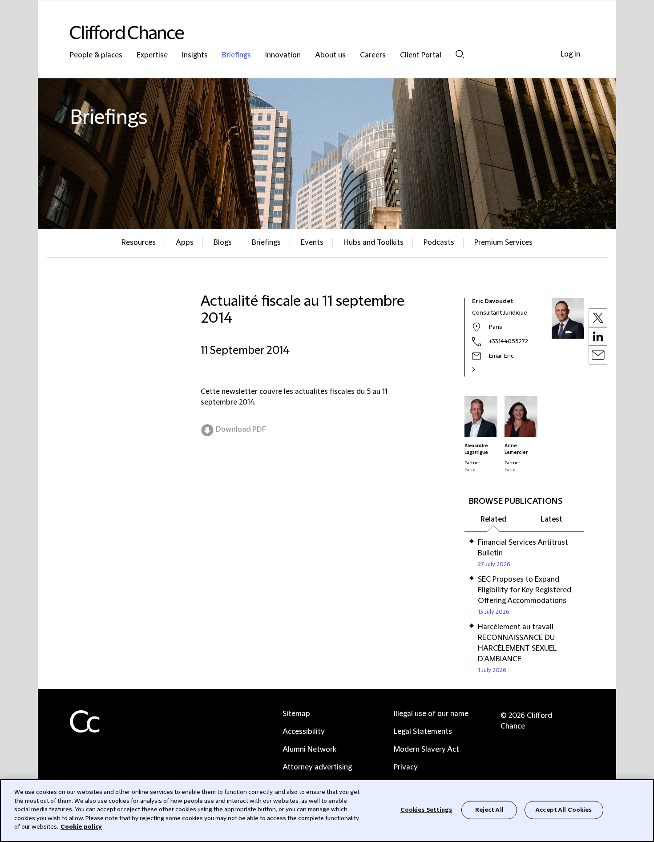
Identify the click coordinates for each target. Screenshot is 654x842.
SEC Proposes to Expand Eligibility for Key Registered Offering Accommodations (524, 590)
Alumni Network (309, 749)
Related (493, 519)
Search (460, 54)
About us (330, 55)
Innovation (283, 55)
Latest (551, 519)
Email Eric (501, 356)
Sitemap (296, 714)
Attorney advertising (317, 767)
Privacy (406, 767)
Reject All (489, 809)
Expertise (152, 55)
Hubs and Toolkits (373, 243)
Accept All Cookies (564, 809)
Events (312, 243)
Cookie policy (81, 826)
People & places (96, 55)
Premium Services (503, 243)
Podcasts (439, 243)
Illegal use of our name (431, 714)
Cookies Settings (426, 809)
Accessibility (304, 732)
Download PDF (241, 429)
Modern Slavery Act (426, 749)
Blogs (223, 243)
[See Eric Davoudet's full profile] (483, 369)
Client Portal (420, 55)
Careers (373, 55)
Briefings (236, 55)
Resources (138, 243)
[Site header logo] (309, 32)
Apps (185, 243)
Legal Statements (423, 732)
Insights (195, 55)
